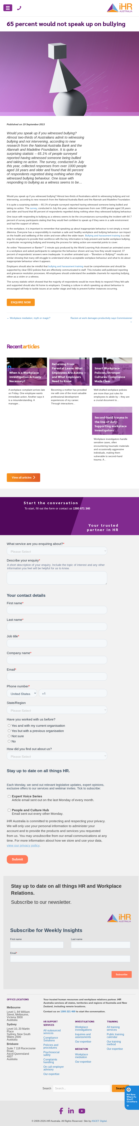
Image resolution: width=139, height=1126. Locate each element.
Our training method (114, 1043)
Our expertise (51, 1074)
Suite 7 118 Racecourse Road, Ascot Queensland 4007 (21, 1052)
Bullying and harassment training (102, 235)
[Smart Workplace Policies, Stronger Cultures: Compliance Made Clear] (112, 381)
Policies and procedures (50, 1046)
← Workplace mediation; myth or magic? (28, 318)
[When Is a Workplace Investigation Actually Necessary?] (27, 383)
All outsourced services (52, 1032)
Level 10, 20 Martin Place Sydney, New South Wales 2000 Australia (19, 1034)
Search (47, 1088)
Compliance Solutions (50, 1039)
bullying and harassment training (65, 266)
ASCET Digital (99, 1121)
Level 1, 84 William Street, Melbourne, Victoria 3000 (18, 1014)
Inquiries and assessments (83, 1035)
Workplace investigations (83, 1028)
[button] (120, 1088)
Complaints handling (50, 1061)
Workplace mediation (81, 1056)
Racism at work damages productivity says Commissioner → (101, 320)
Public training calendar (115, 1035)
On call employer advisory (53, 1068)
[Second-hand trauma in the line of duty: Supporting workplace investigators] (112, 435)
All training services (113, 1028)
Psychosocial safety (51, 1053)
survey (33, 208)
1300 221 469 (68, 1011)
